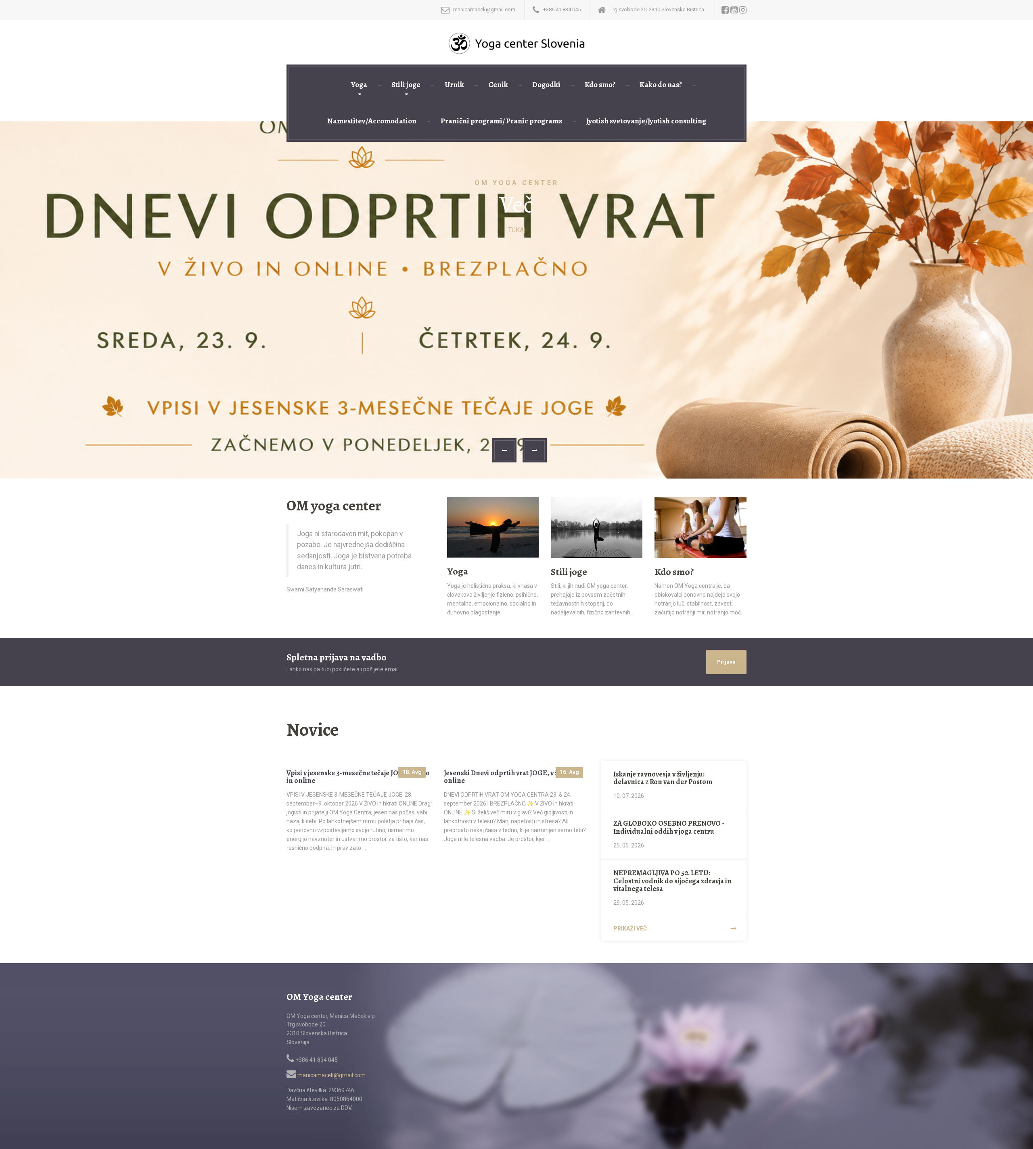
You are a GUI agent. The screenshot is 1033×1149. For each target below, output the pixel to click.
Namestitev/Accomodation (371, 121)
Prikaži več (630, 928)
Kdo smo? (600, 84)
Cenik (498, 84)
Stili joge (405, 84)
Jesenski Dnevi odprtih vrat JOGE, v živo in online (509, 777)
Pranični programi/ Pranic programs (501, 121)
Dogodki (546, 84)
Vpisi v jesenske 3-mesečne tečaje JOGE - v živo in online (358, 777)
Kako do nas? (661, 84)
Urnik (454, 84)
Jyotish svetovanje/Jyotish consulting (646, 121)
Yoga (359, 84)
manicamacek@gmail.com (331, 1075)
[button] (504, 450)
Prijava (726, 662)
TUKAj (516, 230)
